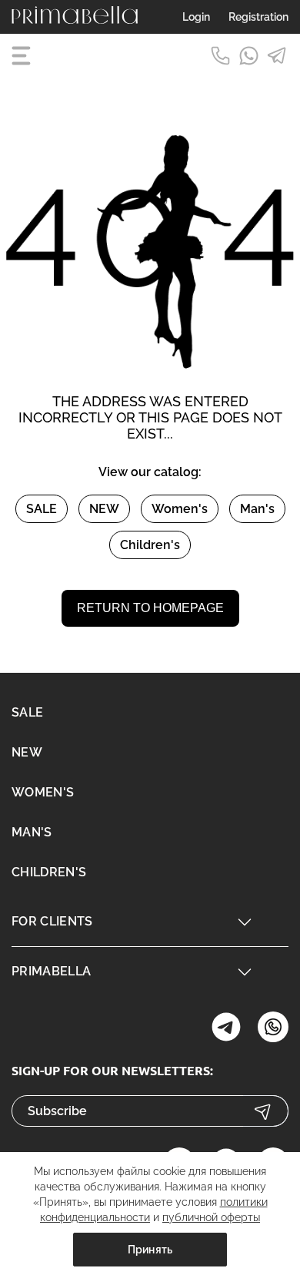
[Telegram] (277, 56)
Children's (150, 545)
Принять (150, 1249)
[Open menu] (23, 56)
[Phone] (220, 56)
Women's (180, 509)
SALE (41, 509)
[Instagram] (226, 1028)
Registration (258, 17)
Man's (257, 509)
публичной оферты (211, 1217)
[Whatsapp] (249, 56)
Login (196, 17)
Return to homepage (150, 607)
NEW (104, 509)
